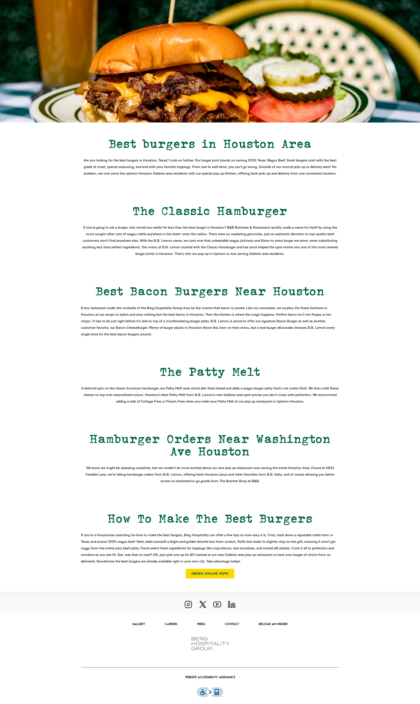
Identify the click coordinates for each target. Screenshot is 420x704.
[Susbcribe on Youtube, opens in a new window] (217, 606)
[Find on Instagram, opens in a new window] (188, 606)
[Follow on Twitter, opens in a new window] (203, 606)
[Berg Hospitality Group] (210, 643)
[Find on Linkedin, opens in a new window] (232, 606)
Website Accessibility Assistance (210, 677)
